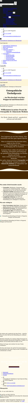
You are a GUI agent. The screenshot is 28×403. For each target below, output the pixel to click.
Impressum (5, 372)
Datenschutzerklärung (8, 373)
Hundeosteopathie (10, 56)
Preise (4, 61)
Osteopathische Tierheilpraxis (10, 45)
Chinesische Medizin (8, 49)
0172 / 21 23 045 (7, 33)
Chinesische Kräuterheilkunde (13, 52)
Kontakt (5, 63)
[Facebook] (0, 39)
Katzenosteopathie (10, 59)
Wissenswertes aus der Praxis (10, 60)
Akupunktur (9, 51)
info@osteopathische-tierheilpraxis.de (12, 36)
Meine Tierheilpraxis (8, 47)
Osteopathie (6, 53)
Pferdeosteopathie (10, 55)
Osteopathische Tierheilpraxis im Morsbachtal (11, 40)
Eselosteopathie (9, 57)
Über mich (5, 48)
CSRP (23, 401)
